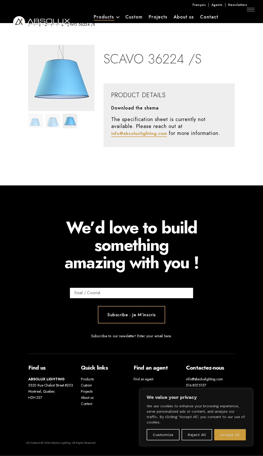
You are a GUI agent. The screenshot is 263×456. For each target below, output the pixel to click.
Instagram (238, 17)
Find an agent (143, 379)
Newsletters (237, 5)
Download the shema (135, 108)
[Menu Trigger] (251, 10)
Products (104, 17)
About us (184, 17)
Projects (158, 17)
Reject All (197, 435)
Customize (163, 435)
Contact (209, 17)
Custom (134, 17)
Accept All (230, 435)
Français (199, 5)
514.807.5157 (196, 385)
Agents (217, 5)
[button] (80, 78)
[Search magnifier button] (246, 25)
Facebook (228, 17)
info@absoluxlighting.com (139, 133)
